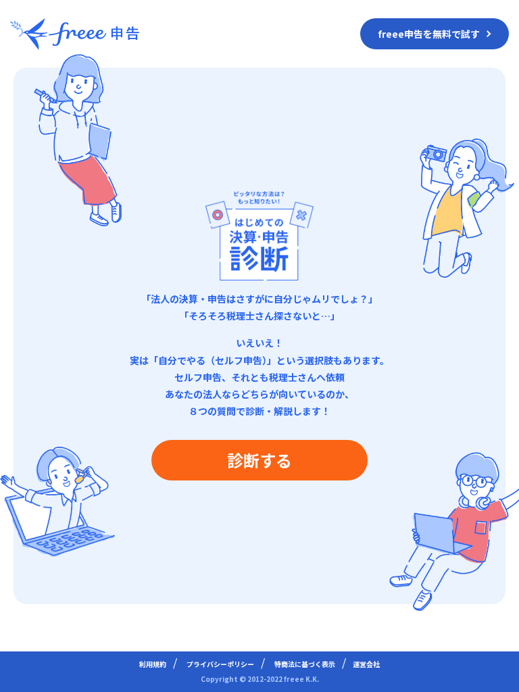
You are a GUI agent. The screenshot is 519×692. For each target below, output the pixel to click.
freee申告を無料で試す (429, 34)
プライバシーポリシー (220, 664)
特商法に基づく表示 (304, 664)
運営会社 (366, 664)
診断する (259, 460)
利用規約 (152, 664)
